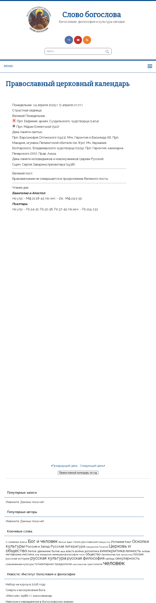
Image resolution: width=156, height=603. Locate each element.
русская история (17, 558)
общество (93, 554)
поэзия (138, 554)
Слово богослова (91, 14)
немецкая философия (65, 554)
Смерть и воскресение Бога (25, 590)
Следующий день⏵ (92, 465)
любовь (146, 551)
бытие (56, 551)
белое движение (39, 551)
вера (62, 551)
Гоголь (77, 542)
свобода (110, 558)
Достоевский (89, 541)
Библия (23, 542)
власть (70, 551)
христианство (79, 564)
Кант (128, 542)
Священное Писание (97, 546)
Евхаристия (104, 542)
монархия (45, 554)
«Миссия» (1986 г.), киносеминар (29, 595)
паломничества (110, 554)
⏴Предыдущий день (64, 465)
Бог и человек (43, 541)
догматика (91, 551)
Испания (117, 542)
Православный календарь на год (78, 472)
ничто (82, 554)
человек (114, 563)
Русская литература (68, 546)
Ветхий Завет (65, 542)
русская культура (48, 558)
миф (37, 554)
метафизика (13, 554)
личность (133, 551)
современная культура (20, 564)
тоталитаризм (44, 564)
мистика (28, 554)
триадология (63, 564)
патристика (127, 554)
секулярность (127, 558)
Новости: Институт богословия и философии (41, 574)
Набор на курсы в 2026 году (25, 584)
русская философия (86, 558)
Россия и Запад (37, 546)
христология (94, 564)
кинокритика (112, 551)
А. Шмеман (12, 541)
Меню (8, 66)
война (79, 551)
